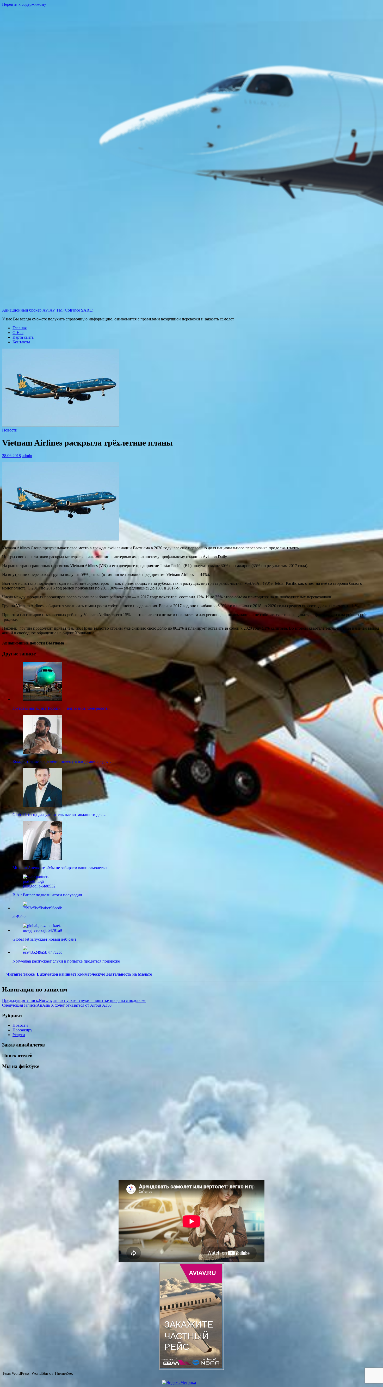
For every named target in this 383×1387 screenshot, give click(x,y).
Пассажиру (22, 1030)
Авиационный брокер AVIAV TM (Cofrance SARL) (47, 310)
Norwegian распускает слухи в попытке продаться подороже (74, 1000)
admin (27, 455)
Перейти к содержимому (24, 4)
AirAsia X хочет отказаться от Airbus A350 (57, 1005)
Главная (20, 328)
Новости (9, 430)
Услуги (19, 1034)
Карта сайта (23, 337)
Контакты (21, 342)
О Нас (18, 332)
